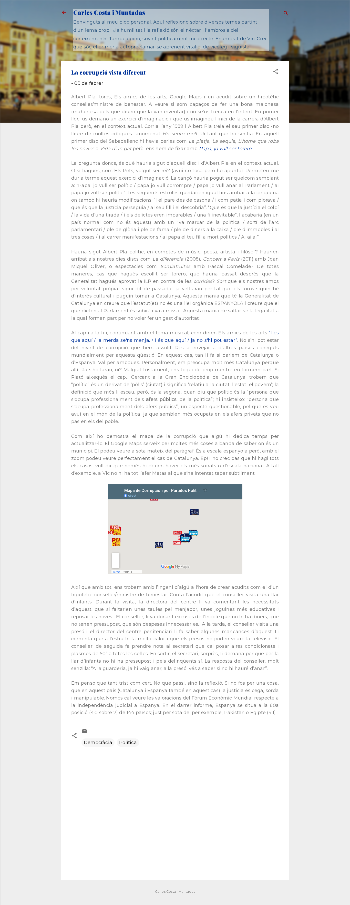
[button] (276, 72)
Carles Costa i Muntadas (109, 12)
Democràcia (98, 742)
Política (128, 742)
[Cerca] (286, 14)
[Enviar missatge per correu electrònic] (84, 732)
